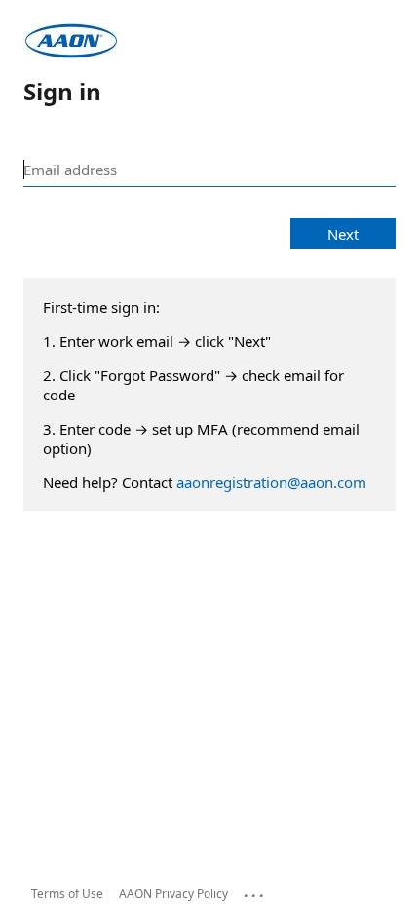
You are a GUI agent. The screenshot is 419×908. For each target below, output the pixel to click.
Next (343, 234)
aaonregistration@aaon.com (271, 482)
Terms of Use (67, 894)
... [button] (255, 891)
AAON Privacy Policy (173, 894)
